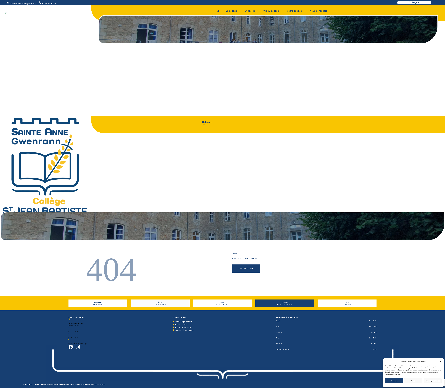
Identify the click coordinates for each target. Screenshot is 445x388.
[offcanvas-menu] (204, 125)
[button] (440, 361)
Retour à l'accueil (245, 268)
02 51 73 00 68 (73, 331)
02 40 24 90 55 (49, 3)
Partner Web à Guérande (78, 384)
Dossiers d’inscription (184, 330)
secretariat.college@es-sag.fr (23, 3)
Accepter (394, 381)
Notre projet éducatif (183, 321)
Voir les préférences (432, 381)
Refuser (413, 381)
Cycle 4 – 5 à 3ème (183, 327)
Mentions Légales (98, 384)
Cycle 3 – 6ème (181, 324)
